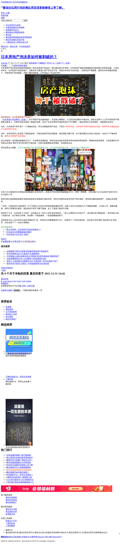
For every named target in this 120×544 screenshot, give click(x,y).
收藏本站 (24, 2)
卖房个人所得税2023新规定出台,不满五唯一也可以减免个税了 (32, 261)
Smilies (28, 281)
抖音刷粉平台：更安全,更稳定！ (20, 475)
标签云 (26, 537)
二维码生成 (17, 42)
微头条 (8, 35)
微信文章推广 (11, 319)
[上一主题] (56, 63)
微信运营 (12, 537)
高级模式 (4, 283)
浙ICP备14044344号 (53, 537)
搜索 (3, 18)
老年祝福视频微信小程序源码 (19, 462)
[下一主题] (65, 63)
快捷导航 (4, 15)
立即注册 (31, 286)
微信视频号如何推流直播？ (18, 472)
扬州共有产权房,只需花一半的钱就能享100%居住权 (28, 264)
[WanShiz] (2, 51)
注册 (8, 13)
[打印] (49, 63)
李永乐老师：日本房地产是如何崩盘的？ (23, 230)
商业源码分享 (11, 512)
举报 (3, 268)
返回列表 (4, 279)
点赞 (18, 241)
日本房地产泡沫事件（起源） (15, 120)
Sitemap (41, 537)
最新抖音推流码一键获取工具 (20, 477)
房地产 (4, 239)
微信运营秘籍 (11, 497)
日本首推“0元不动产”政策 (17, 234)
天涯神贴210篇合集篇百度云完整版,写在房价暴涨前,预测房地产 (33, 256)
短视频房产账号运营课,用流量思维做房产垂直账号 (28, 251)
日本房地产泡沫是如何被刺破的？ (29, 57)
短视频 (12, 30)
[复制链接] (32, 63)
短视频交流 (10, 514)
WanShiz (4, 63)
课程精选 (15, 32)
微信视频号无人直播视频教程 (19, 467)
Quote (18, 281)
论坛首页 (13, 25)
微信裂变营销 (19, 37)
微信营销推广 (11, 502)
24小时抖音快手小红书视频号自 (20, 480)
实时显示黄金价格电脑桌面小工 (21, 482)
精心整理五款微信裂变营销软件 (20, 458)
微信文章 (13, 46)
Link (14, 281)
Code (23, 281)
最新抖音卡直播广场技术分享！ (20, 460)
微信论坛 (4, 46)
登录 (3, 13)
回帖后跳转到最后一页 (32, 290)
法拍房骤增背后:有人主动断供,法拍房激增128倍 (26, 259)
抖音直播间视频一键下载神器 (19, 455)
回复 (4, 270)
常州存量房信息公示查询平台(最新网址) (23, 254)
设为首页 (16, 2)
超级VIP (20, 537)
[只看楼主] (42, 63)
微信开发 (15, 40)
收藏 (8, 241)
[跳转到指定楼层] (19, 66)
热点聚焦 (9, 317)
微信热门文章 (11, 314)
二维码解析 (10, 526)
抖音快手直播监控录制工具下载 (20, 465)
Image (9, 281)
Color (5, 281)
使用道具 (9, 268)
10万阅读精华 (24, 46)
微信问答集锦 (11, 500)
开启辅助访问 (6, 2)
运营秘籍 (15, 27)
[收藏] (4, 66)
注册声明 (33, 537)
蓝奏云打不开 (11, 521)
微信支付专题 (11, 509)
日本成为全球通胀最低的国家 (19, 232)
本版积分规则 (6, 290)
